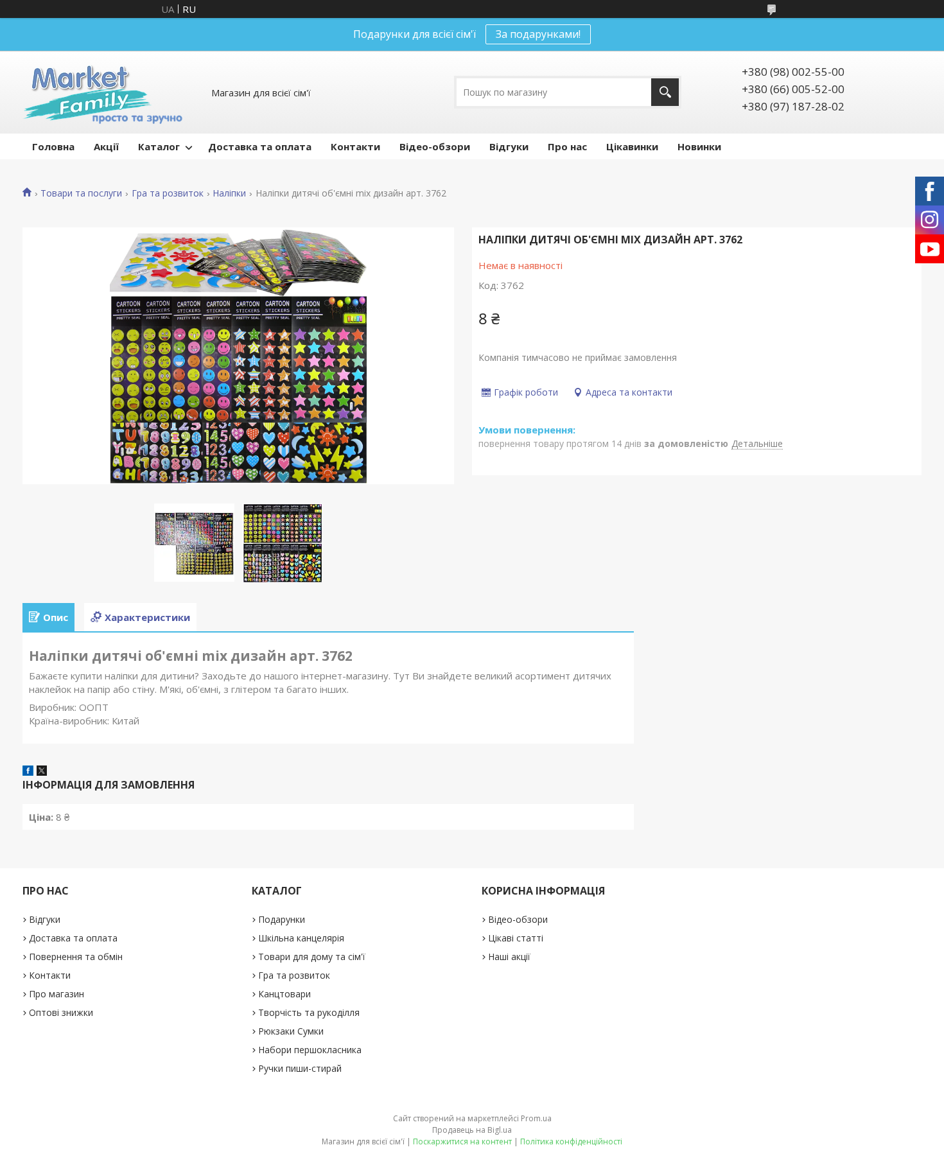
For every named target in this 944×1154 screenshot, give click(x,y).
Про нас (567, 146)
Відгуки (509, 146)
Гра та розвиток (168, 193)
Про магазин (56, 994)
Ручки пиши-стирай (300, 1068)
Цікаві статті (515, 938)
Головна (53, 146)
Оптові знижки (61, 1012)
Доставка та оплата (259, 146)
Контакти (355, 146)
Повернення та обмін (76, 956)
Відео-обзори (434, 146)
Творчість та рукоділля (309, 1012)
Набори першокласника (310, 1050)
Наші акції (509, 956)
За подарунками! (538, 34)
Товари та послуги (81, 193)
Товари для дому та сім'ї (311, 956)
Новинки (699, 146)
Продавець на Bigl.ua (472, 1129)
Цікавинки (632, 146)
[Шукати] (665, 92)
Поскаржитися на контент (462, 1141)
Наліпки (229, 193)
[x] (42, 771)
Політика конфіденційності (571, 1141)
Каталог (159, 146)
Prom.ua (536, 1118)
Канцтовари (284, 994)
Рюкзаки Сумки (291, 1031)
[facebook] (27, 771)
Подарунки (281, 919)
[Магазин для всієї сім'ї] (102, 92)
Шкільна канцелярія (301, 938)
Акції (106, 146)
